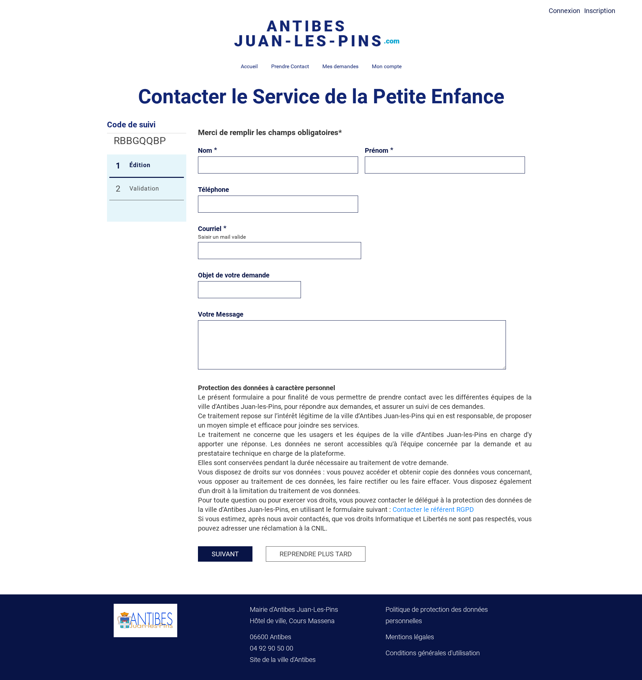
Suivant (225, 554)
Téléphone (213, 190)
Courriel (212, 229)
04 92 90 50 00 (272, 648)
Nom (207, 150)
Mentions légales (410, 637)
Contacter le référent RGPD (433, 509)
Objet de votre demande (234, 275)
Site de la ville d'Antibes (283, 660)
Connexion (564, 11)
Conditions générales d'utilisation (433, 653)
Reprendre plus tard (316, 554)
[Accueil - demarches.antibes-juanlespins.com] (321, 33)
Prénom (379, 150)
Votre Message (220, 314)
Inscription (599, 11)
